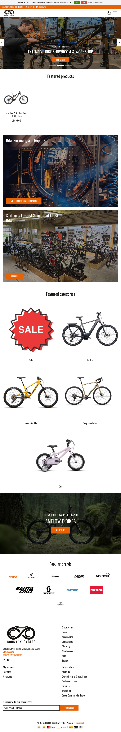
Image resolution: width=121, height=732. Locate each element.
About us (66, 672)
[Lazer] (79, 577)
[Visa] (53, 727)
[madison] (103, 577)
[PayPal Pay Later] (80, 727)
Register (7, 672)
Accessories (67, 637)
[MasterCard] (49, 727)
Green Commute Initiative (73, 695)
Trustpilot (66, 691)
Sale (31, 360)
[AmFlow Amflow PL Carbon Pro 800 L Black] (16, 97)
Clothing (66, 646)
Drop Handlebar (90, 423)
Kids (60, 486)
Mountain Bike (31, 423)
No (84, 2)
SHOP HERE (60, 530)
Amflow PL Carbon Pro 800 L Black (16, 115)
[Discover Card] (58, 727)
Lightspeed (80, 722)
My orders (7, 676)
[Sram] (96, 590)
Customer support (70, 681)
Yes (77, 2)
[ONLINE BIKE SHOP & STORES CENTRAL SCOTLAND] (9, 13)
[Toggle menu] (115, 13)
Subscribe (69, 708)
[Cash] (39, 727)
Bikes (64, 632)
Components (67, 641)
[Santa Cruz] (25, 590)
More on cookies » (95, 2)
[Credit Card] (44, 727)
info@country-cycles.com (12, 654)
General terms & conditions (74, 676)
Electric (89, 360)
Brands (65, 660)
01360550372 (8, 651)
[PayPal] (71, 727)
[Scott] (48, 590)
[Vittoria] (60, 604)
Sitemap (66, 686)
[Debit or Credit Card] (76, 727)
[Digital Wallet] (64, 727)
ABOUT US (66, 59)
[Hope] (55, 577)
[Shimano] (72, 590)
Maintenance (67, 651)
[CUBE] (31, 577)
